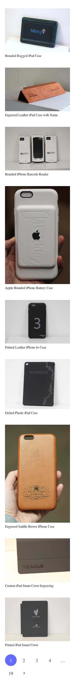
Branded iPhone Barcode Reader (26, 174)
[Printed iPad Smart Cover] (37, 619)
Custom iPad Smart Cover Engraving (29, 585)
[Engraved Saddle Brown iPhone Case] (37, 474)
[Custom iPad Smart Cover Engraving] (37, 560)
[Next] (24, 673)
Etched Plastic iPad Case (21, 412)
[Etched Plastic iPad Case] (37, 384)
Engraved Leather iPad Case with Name (31, 115)
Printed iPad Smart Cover (21, 645)
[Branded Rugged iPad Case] (37, 30)
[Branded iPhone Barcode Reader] (37, 148)
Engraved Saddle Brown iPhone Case (29, 526)
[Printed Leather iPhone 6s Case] (37, 321)
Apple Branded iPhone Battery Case (29, 287)
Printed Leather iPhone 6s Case (25, 347)
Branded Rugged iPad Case (23, 55)
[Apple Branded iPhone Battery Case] (37, 235)
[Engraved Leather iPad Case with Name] (37, 89)
